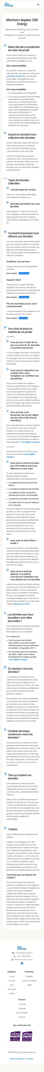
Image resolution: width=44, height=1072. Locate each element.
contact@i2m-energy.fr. (30, 442)
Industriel (22, 1017)
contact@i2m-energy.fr (18, 659)
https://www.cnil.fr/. (22, 604)
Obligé (29, 985)
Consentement (23, 318)
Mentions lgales (17, 1059)
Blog (11, 985)
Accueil (11, 976)
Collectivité (22, 1008)
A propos (11, 981)
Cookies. (30, 1059)
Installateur (29, 976)
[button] (38, 4)
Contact (11, 993)
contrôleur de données (15, 76)
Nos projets (12, 989)
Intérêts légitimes (24, 273)
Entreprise (22, 1004)
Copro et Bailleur (22, 1013)
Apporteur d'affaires (29, 981)
